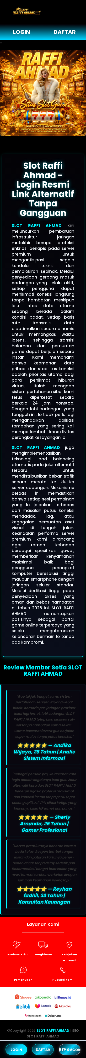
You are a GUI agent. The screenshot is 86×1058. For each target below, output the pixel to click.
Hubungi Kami (62, 980)
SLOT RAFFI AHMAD (37, 225)
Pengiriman (43, 954)
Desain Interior (16, 954)
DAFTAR (65, 32)
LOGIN (21, 32)
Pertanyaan (23, 980)
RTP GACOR (70, 1049)
